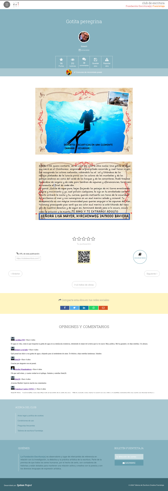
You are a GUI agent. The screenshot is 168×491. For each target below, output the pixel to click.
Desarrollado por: (18, 485)
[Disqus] (84, 364)
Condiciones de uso (26, 420)
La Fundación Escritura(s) (33, 456)
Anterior (16, 273)
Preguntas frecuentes (26, 425)
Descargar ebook (140, 258)
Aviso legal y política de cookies (31, 415)
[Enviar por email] (103, 308)
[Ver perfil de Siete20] (84, 37)
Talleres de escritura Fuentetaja (30, 430)
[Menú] (6, 4)
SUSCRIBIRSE (130, 462)
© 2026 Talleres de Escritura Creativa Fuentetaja (146, 485)
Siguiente (151, 273)
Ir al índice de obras (84, 284)
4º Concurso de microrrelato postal (87, 72)
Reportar (106, 64)
